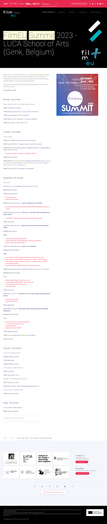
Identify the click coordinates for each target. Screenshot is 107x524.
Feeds (27, 519)
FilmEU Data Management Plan (55, 492)
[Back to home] (12, 13)
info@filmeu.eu (81, 461)
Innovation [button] (82, 12)
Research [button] (72, 12)
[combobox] (60, 3)
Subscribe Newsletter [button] (79, 3)
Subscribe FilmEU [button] (82, 473)
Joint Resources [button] (95, 12)
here (4, 163)
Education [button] (61, 12)
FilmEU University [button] (48, 12)
